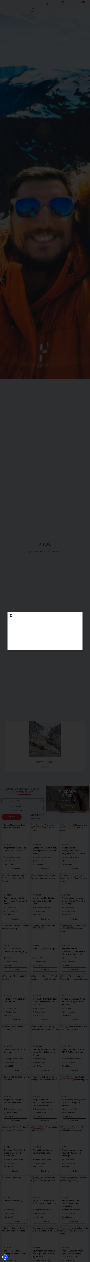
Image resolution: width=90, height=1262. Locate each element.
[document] (45, 631)
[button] (11, 615)
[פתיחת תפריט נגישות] (5, 1257)
